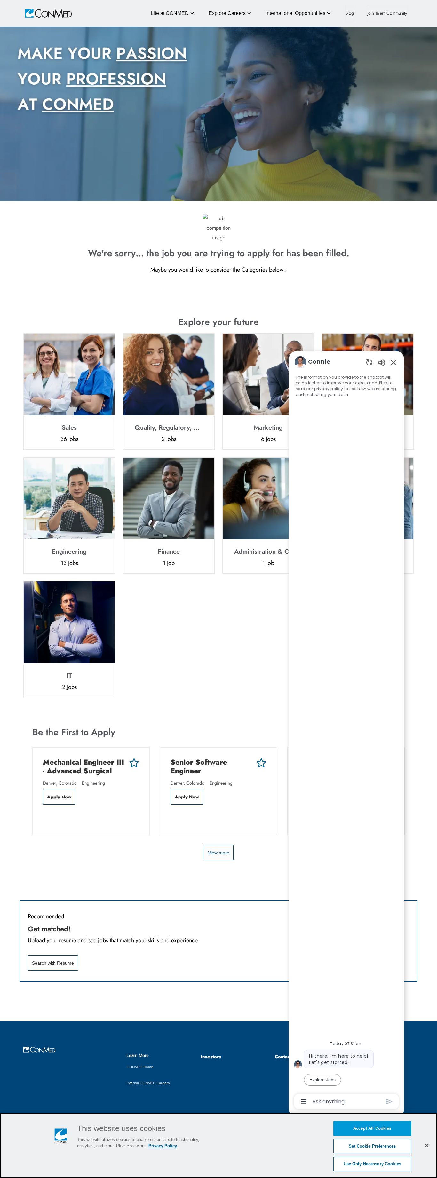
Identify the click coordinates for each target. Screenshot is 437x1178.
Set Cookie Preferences (372, 1146)
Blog (350, 13)
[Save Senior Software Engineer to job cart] (261, 763)
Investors (211, 1056)
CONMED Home (140, 1067)
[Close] (427, 1145)
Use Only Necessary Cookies (372, 1163)
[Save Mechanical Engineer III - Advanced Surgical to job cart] (134, 763)
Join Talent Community (387, 13)
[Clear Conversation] (369, 362)
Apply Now (59, 797)
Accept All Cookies (372, 1128)
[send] (389, 1101)
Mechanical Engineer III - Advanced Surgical (83, 766)
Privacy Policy (162, 1145)
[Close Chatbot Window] (393, 362)
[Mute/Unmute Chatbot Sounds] (381, 362)
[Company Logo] (39, 13)
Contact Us (286, 1056)
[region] (346, 731)
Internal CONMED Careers (148, 1083)
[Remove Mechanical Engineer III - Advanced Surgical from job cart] (46, 818)
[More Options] (304, 1101)
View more (218, 852)
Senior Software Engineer (199, 766)
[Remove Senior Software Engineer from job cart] (174, 818)
